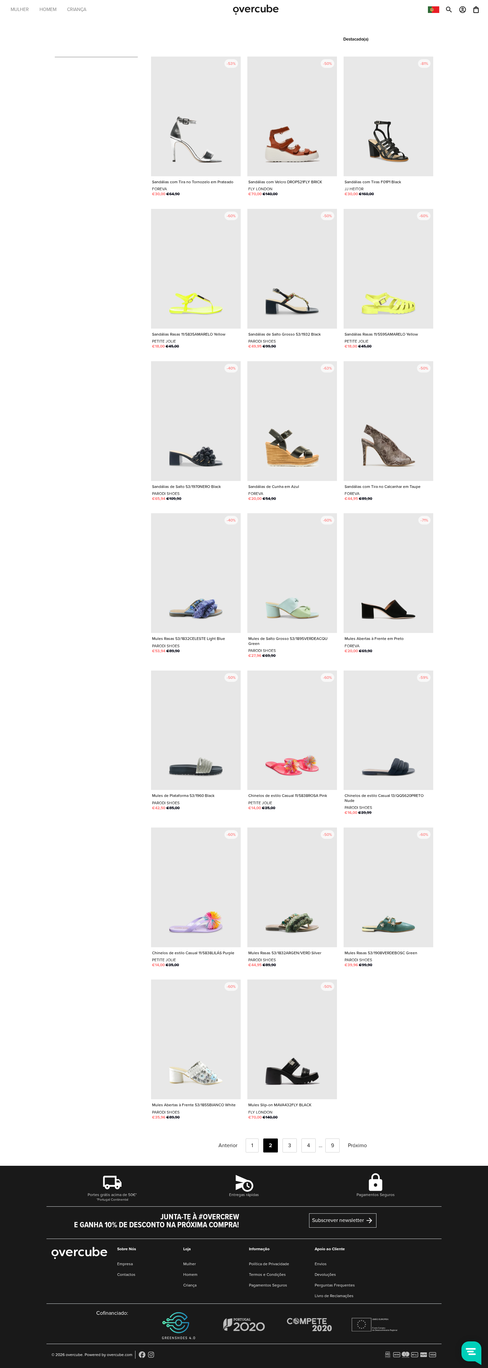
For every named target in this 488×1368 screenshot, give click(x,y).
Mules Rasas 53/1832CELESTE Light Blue (196, 573)
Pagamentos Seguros (268, 1285)
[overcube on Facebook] (142, 1354)
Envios (321, 1264)
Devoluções (325, 1274)
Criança (190, 1285)
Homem (190, 1274)
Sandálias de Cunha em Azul (292, 421)
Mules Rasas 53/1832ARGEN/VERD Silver (292, 887)
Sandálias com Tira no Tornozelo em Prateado (196, 116)
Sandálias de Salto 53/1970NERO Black (196, 421)
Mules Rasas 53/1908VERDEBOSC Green (388, 887)
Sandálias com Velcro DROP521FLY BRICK (292, 116)
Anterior (227, 1145)
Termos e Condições (267, 1274)
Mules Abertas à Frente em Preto (388, 573)
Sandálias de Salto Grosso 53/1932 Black (292, 269)
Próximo (358, 1145)
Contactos (126, 1274)
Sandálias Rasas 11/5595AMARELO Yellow (388, 269)
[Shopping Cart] (476, 9)
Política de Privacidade (269, 1264)
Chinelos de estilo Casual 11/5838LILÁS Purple (196, 887)
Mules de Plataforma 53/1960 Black (196, 730)
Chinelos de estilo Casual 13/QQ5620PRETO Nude (388, 730)
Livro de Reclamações (334, 1295)
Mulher (189, 1264)
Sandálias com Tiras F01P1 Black (388, 116)
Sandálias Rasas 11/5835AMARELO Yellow (196, 269)
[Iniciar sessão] (462, 9)
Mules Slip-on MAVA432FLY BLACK (292, 1039)
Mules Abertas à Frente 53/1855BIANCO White (196, 1039)
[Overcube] (256, 9)
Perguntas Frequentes (335, 1285)
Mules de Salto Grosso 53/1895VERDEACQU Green (292, 573)
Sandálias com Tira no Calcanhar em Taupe (388, 421)
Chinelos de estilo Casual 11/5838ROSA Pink (292, 730)
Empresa (125, 1264)
